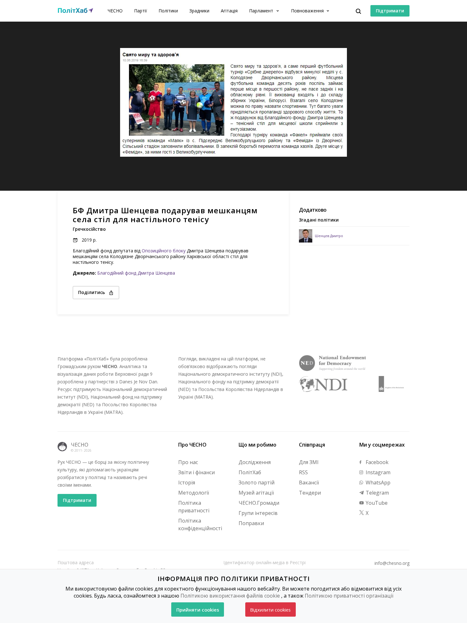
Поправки (251, 523)
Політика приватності (193, 506)
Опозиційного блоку (164, 251)
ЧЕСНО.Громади (259, 502)
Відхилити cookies (270, 609)
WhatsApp (377, 482)
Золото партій (256, 482)
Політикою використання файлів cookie (230, 595)
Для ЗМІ (309, 462)
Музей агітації (256, 492)
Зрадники (199, 11)
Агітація (229, 11)
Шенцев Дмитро (329, 235)
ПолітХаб (250, 472)
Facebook (376, 462)
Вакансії (309, 482)
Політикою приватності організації (349, 595)
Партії (140, 11)
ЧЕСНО (115, 11)
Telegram (376, 492)
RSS (303, 472)
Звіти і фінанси (196, 472)
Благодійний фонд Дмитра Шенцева (136, 273)
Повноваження (308, 11)
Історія (186, 482)
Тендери (310, 492)
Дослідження (255, 462)
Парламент (261, 11)
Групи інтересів (258, 513)
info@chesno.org (392, 563)
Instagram (377, 472)
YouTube (376, 502)
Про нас (188, 462)
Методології (193, 492)
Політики (168, 11)
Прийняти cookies (197, 609)
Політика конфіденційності (200, 524)
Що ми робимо (257, 445)
